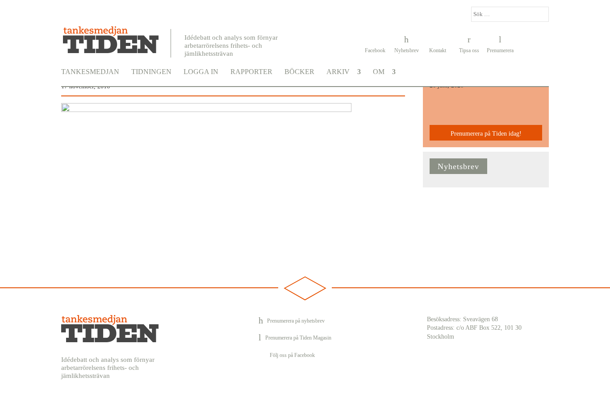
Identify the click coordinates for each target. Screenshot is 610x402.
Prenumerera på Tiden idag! (486, 133)
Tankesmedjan (90, 72)
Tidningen (151, 72)
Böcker (299, 72)
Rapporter (251, 72)
